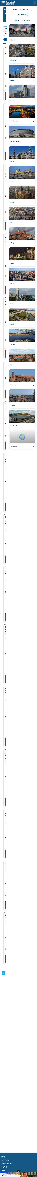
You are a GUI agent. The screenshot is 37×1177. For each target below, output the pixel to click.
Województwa (26, 20)
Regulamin (4, 1167)
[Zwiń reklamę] (18, 1171)
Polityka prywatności (7, 1164)
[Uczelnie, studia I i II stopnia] (8, 3)
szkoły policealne (6, 1160)
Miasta (17, 20)
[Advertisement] (18, 1067)
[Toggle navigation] (34, 2)
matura (3, 1157)
